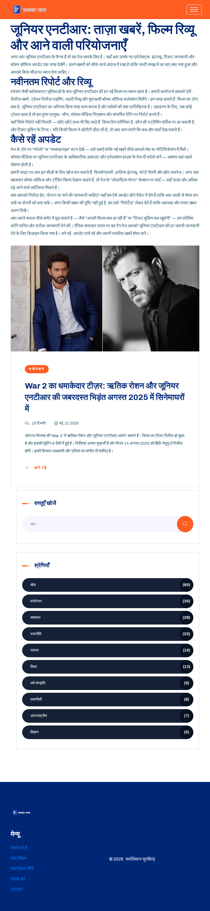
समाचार (110, 618)
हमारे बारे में (19, 848)
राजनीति (110, 634)
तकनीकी (109, 699)
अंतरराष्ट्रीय (109, 716)
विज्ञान (109, 732)
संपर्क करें (18, 879)
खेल (110, 585)
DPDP (17, 889)
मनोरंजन (37, 369)
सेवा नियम (18, 858)
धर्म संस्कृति (109, 683)
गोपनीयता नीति (22, 868)
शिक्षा (110, 667)
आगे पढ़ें (40, 468)
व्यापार (110, 650)
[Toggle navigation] (194, 9)
